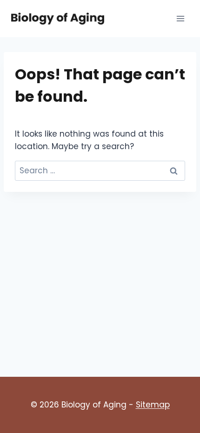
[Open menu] (180, 18)
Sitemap (153, 404)
